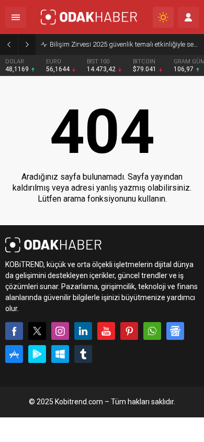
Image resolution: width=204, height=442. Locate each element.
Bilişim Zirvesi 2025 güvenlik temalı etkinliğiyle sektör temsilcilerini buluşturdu (124, 44)
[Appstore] (14, 354)
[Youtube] (106, 331)
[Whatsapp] (152, 331)
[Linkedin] (83, 331)
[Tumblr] (83, 354)
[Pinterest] (129, 331)
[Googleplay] (37, 354)
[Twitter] (37, 331)
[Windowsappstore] (60, 354)
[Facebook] (14, 331)
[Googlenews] (175, 331)
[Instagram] (60, 331)
